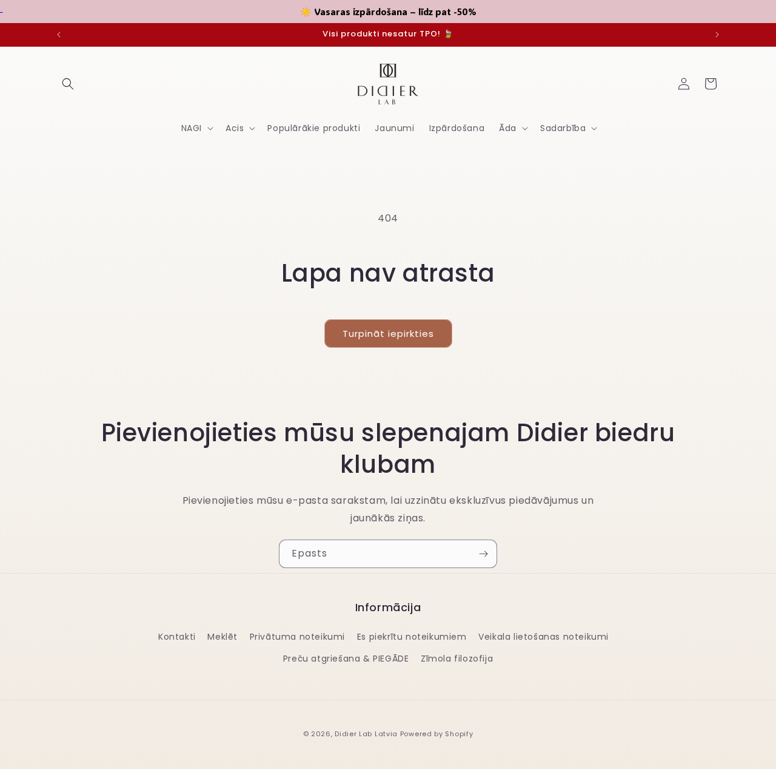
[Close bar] (768, 7)
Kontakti (177, 637)
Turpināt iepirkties (388, 333)
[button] (68, 83)
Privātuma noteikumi (297, 637)
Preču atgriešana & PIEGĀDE (346, 658)
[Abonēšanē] (483, 554)
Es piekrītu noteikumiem (412, 637)
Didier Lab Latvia (366, 734)
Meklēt (222, 637)
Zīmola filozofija (457, 658)
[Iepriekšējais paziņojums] (58, 34)
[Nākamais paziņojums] (717, 34)
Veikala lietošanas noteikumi (543, 637)
